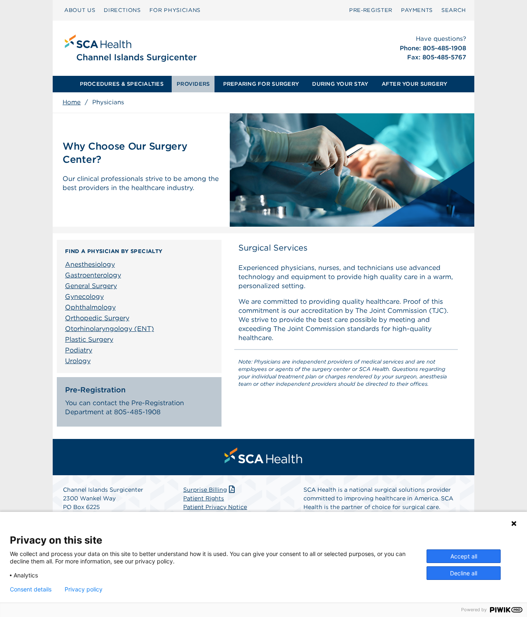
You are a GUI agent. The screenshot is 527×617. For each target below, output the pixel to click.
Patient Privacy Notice (215, 507)
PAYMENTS (417, 10)
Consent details (30, 589)
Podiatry (78, 350)
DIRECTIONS (122, 10)
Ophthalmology (90, 307)
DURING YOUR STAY (340, 84)
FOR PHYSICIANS (175, 10)
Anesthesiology (90, 264)
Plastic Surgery (89, 339)
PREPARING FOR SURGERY (261, 84)
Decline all (463, 573)
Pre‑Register (370, 10)
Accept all (463, 556)
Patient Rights (203, 498)
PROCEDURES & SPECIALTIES (121, 84)
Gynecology (84, 296)
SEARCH (453, 10)
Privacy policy (84, 589)
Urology (78, 361)
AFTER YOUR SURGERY (415, 84)
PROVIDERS (193, 84)
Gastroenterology (93, 275)
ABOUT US (79, 10)
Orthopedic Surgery (97, 318)
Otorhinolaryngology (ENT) (109, 329)
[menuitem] (79, 10)
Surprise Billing (205, 489)
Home (72, 102)
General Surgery (91, 286)
